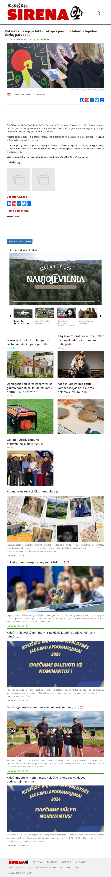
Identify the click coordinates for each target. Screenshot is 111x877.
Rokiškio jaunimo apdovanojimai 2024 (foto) (36, 562)
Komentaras (13, 216)
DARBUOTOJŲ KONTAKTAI (21, 873)
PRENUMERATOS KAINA (71, 867)
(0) (29, 34)
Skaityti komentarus (20, 241)
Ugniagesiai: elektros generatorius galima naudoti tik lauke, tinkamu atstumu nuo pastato (29, 388)
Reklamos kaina (17, 867)
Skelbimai (38, 862)
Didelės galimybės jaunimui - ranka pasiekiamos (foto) (43, 707)
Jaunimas (11, 555)
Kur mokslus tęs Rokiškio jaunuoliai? (31, 491)
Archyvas (66, 862)
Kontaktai (80, 862)
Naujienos (52, 862)
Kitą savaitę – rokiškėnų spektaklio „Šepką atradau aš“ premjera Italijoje (81, 340)
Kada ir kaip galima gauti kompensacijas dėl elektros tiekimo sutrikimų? (76, 388)
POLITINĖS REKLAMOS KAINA (42, 867)
